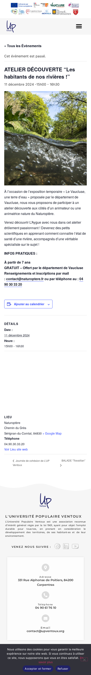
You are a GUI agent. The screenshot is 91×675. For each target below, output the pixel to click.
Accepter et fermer (38, 668)
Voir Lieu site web (16, 449)
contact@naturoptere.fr (25, 278)
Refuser (63, 668)
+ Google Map (52, 433)
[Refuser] (84, 659)
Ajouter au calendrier (29, 304)
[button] (79, 26)
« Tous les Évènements (22, 45)
